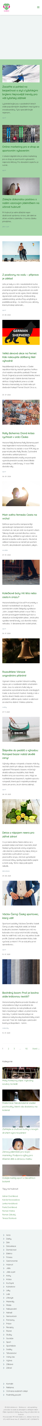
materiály (5, 1028)
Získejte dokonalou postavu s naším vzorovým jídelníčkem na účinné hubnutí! (20, 203)
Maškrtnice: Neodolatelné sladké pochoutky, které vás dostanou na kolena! (19, 1106)
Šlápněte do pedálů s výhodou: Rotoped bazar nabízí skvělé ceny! (20, 754)
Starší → (36, 1048)
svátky (4, 707)
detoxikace (6, 871)
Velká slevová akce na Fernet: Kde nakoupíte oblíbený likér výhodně (19, 357)
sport (4, 118)
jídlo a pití (5, 227)
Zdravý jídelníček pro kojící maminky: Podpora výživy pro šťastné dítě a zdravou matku (17, 1155)
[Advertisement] (21, 37)
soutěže (5, 550)
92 (26, 1048)
